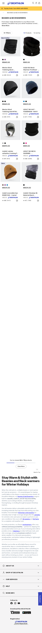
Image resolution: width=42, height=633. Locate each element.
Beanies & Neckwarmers (26, 496)
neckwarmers (27, 524)
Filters (8, 33)
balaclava (16, 531)
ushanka (37, 515)
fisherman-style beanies (26, 512)
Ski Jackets (26, 519)
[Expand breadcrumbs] (3, 13)
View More (21, 466)
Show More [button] (5, 25)
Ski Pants (36, 519)
